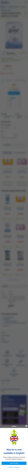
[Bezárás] (26, 426)
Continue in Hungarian (14, 467)
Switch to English (14, 463)
